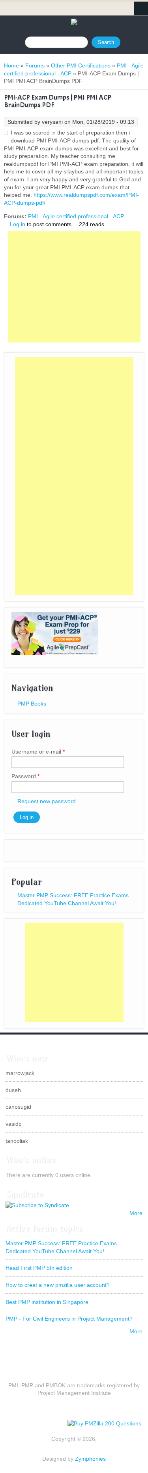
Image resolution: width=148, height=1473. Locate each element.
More (135, 1213)
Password (25, 776)
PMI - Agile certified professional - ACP (76, 216)
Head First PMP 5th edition (39, 1268)
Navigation (141, 8)
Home (11, 65)
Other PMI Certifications (81, 65)
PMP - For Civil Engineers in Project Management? (69, 1318)
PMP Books (31, 703)
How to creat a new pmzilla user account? (58, 1285)
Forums (35, 65)
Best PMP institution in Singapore (47, 1302)
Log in (17, 224)
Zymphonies (90, 1459)
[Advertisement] (74, 286)
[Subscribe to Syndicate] (37, 1205)
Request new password (46, 801)
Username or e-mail (38, 751)
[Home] (74, 23)
